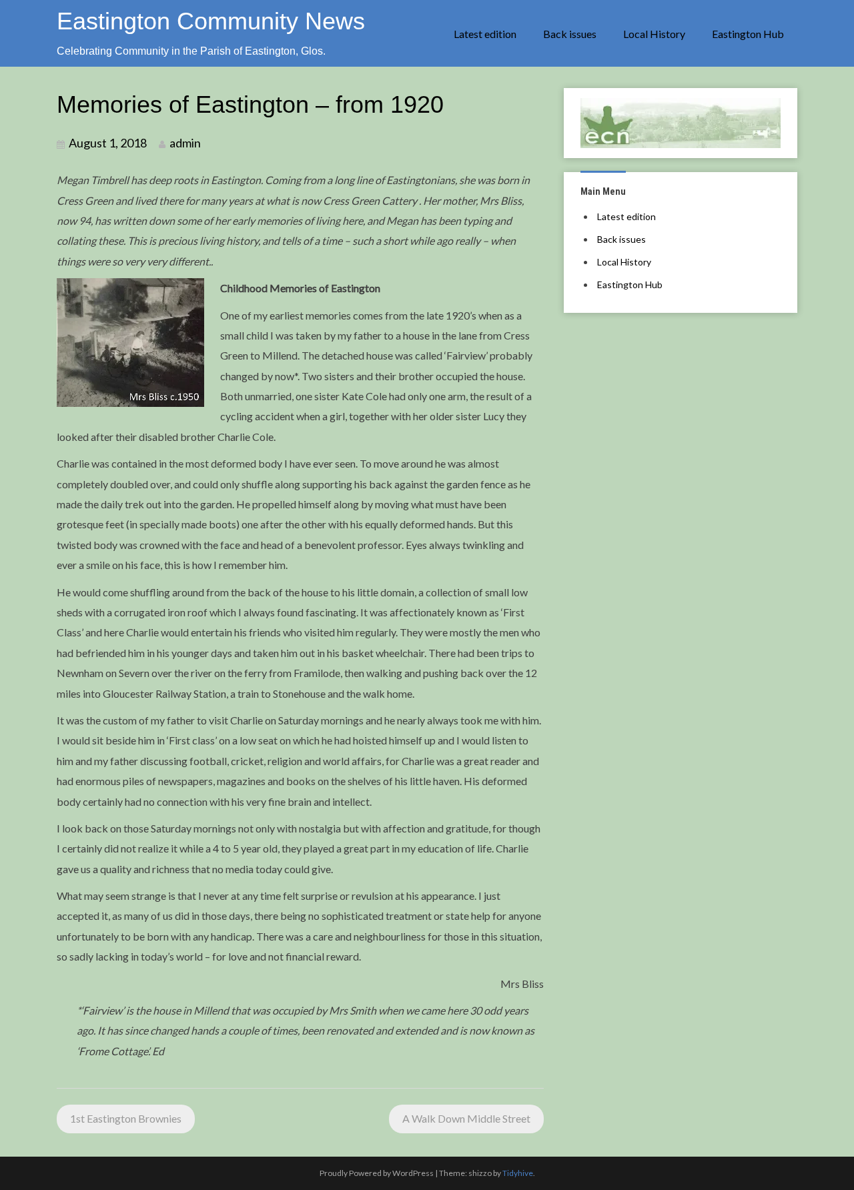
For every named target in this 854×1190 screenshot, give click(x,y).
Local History (654, 33)
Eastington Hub (748, 33)
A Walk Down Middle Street (466, 1118)
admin (185, 142)
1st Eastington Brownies (125, 1118)
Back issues (569, 33)
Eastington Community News (211, 21)
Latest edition (485, 33)
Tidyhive (517, 1173)
